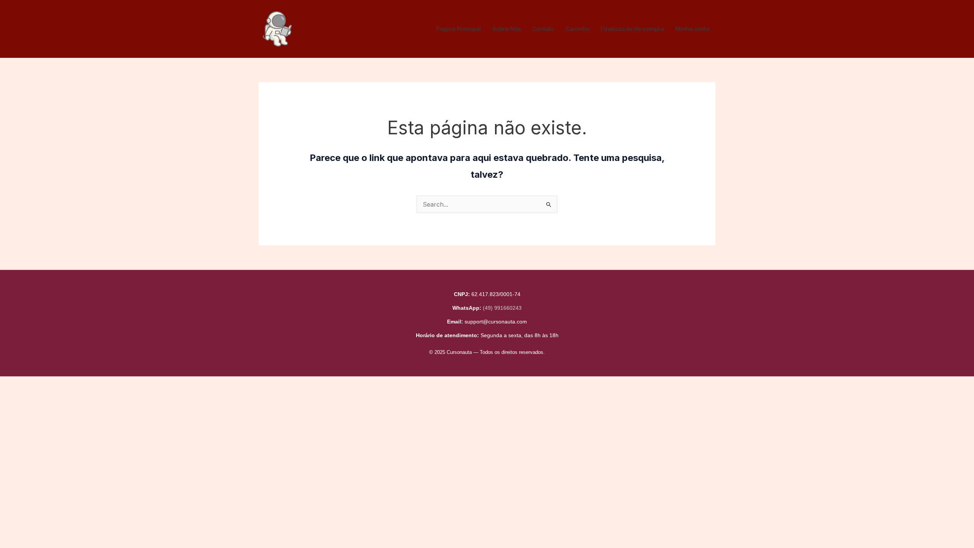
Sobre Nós (506, 28)
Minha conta (692, 28)
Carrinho (577, 28)
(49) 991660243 (502, 308)
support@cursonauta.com (496, 322)
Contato (543, 28)
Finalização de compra (632, 28)
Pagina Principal (458, 28)
